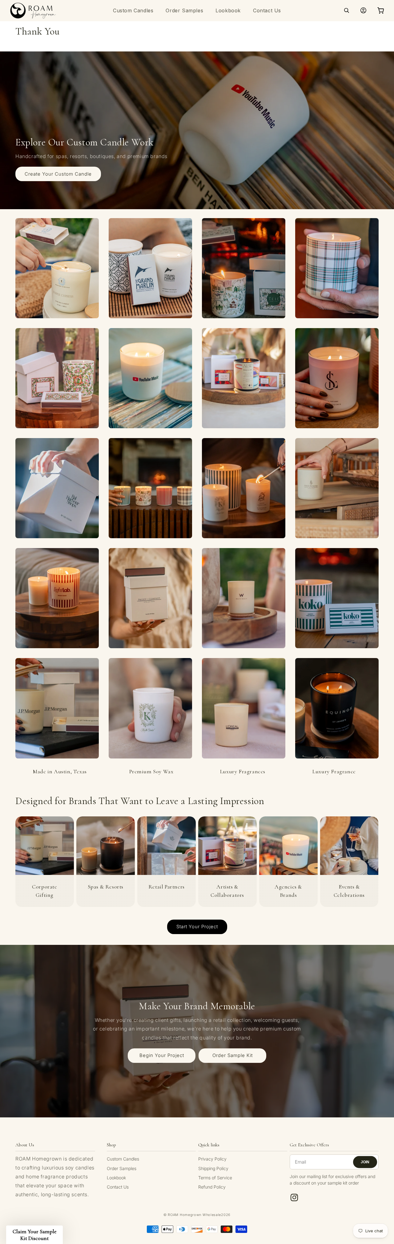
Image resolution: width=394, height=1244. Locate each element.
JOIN (365, 1162)
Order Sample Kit (232, 1055)
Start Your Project (197, 926)
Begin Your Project (161, 1055)
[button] (346, 10)
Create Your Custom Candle (58, 174)
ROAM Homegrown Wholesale (194, 1215)
